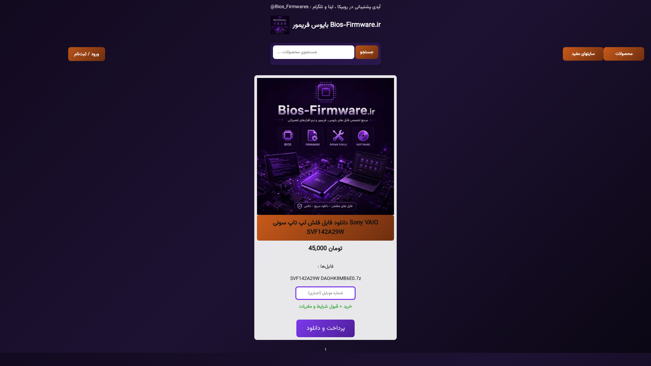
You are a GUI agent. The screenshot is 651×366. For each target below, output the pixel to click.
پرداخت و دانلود (326, 328)
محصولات (624, 53)
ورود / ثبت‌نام (86, 54)
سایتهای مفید (583, 53)
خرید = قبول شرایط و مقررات (325, 306)
